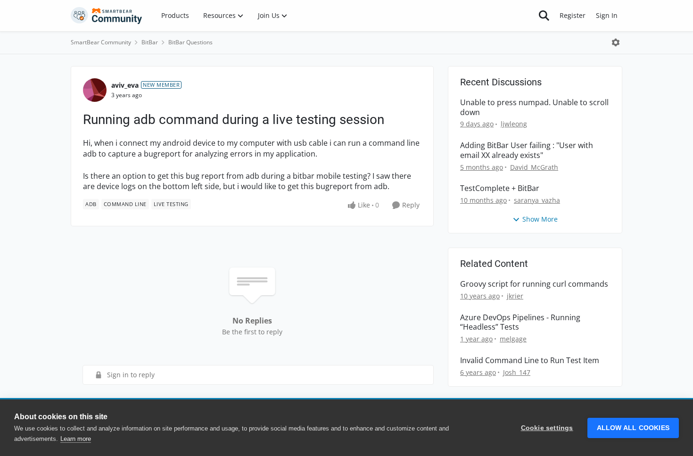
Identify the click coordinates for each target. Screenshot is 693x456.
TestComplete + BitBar (499, 188)
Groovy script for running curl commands (534, 284)
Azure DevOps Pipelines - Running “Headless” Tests (520, 322)
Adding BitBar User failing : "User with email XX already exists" (526, 150)
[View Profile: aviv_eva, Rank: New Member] (95, 90)
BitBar (149, 42)
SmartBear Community (101, 42)
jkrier (515, 295)
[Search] (544, 15)
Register (573, 15)
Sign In (607, 15)
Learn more (75, 438)
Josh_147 (516, 372)
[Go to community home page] (106, 15)
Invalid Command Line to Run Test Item (529, 360)
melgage (513, 338)
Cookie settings (547, 427)
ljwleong (514, 123)
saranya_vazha (537, 200)
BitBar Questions (190, 42)
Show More (540, 219)
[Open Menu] (615, 42)
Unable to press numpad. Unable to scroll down (534, 107)
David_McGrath (534, 167)
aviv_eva (125, 85)
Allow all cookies (633, 427)
